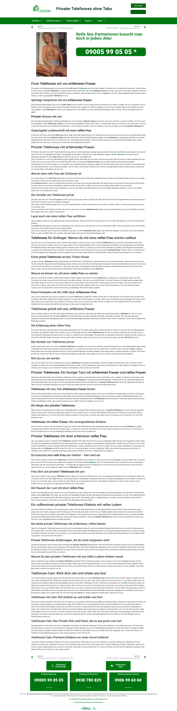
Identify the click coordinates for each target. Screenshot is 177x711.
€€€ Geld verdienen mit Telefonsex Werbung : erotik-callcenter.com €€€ (88, 699)
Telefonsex (121, 154)
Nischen (88, 21)
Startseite (35, 21)
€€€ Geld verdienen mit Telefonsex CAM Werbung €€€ (88, 702)
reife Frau (44, 517)
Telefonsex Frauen (53, 21)
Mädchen (92, 462)
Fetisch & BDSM (72, 21)
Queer (100, 21)
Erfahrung (83, 88)
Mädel (80, 593)
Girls (125, 583)
